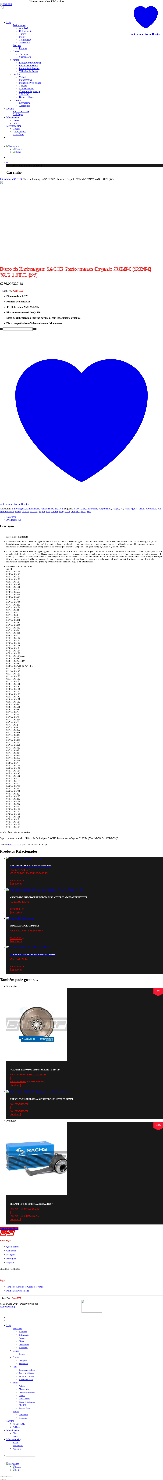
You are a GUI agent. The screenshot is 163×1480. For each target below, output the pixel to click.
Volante (22, 1386)
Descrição (11, 517)
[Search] (3, 16)
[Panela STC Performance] (20, 918)
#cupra (115, 508)
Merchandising (13, 1439)
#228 (82, 508)
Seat (89, 511)
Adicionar (7, 334)
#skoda (33, 511)
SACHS (17, 179)
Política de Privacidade (17, 1290)
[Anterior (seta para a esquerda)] (1, 1479)
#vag (61, 511)
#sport (42, 511)
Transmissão (24, 1344)
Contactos (11, 1250)
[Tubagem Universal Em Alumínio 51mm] (28, 947)
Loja (8, 1325)
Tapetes (22, 1395)
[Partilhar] (7, 1476)
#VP (67, 511)
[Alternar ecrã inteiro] (4, 1476)
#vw (73, 511)
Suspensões (23, 1364)
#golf (127, 508)
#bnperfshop (105, 508)
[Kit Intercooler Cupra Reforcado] (24, 858)
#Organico (151, 508)
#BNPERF (91, 508)
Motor (21, 1341)
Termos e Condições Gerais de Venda (24, 1286)
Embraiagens (18, 508)
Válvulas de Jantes (26, 1379)
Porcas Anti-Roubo (26, 1373)
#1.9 (76, 508)
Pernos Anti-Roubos (27, 1376)
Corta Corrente (24, 1399)
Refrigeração (24, 1335)
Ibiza (83, 511)
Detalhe (10, 1421)
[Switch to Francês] (18, 149)
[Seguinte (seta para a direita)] (4, 1479)
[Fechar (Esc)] (11, 1476)
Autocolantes (18, 1446)
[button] (84, 1082)
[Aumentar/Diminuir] (1, 1476)
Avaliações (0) (13, 519)
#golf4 (134, 508)
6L (77, 511)
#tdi (48, 511)
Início (3, 179)
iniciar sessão (14, 844)
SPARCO (23, 1405)
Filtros (15, 1436)
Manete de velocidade (27, 1392)
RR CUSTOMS (19, 1424)
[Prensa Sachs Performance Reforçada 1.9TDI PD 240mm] (36, 1091)
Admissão (23, 1332)
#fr (121, 508)
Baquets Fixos (24, 1408)
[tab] (84, 517)
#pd (159, 508)
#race (18, 511)
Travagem (23, 1360)
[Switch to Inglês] (17, 152)
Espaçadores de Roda (27, 1370)
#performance (7, 511)
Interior (15, 1383)
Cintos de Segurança (27, 1402)
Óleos (15, 1433)
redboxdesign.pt (8, 1306)
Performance (47, 508)
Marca (9, 179)
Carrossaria (23, 1415)
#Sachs (25, 511)
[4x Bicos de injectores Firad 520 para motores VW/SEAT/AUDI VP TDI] (44, 889)
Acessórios (23, 1348)
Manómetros (24, 1389)
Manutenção (12, 1430)
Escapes (16, 1351)
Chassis (16, 1357)
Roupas (15, 1442)
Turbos (22, 1338)
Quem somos (12, 1246)
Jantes (15, 1367)
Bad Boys (16, 1427)
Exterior (16, 1411)
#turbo (54, 511)
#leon (141, 508)
